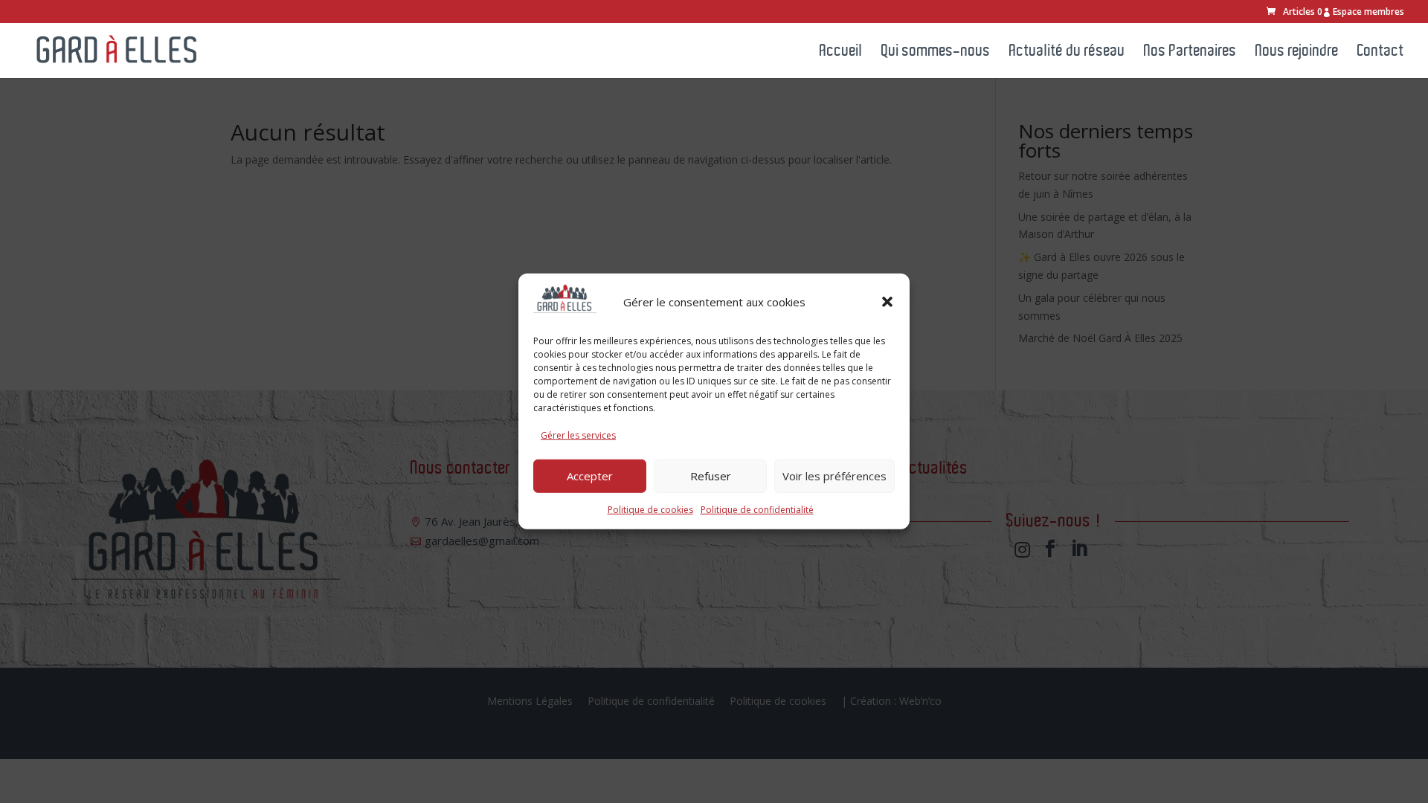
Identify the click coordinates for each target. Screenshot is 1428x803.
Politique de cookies (650, 509)
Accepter (590, 475)
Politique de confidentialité (757, 509)
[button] (887, 301)
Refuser (710, 475)
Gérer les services (578, 435)
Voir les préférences (834, 475)
